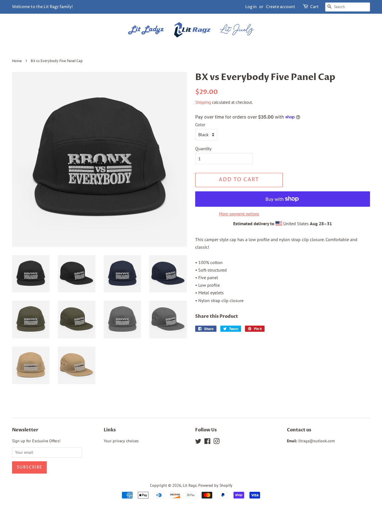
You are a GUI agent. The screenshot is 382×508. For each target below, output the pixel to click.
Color (200, 124)
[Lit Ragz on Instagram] (216, 442)
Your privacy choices (121, 440)
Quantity (203, 148)
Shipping (203, 102)
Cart (314, 7)
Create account (280, 7)
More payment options (239, 214)
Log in (251, 7)
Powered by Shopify (215, 485)
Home (17, 61)
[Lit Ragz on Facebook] (207, 442)
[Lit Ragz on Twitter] (198, 442)
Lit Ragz (190, 485)
